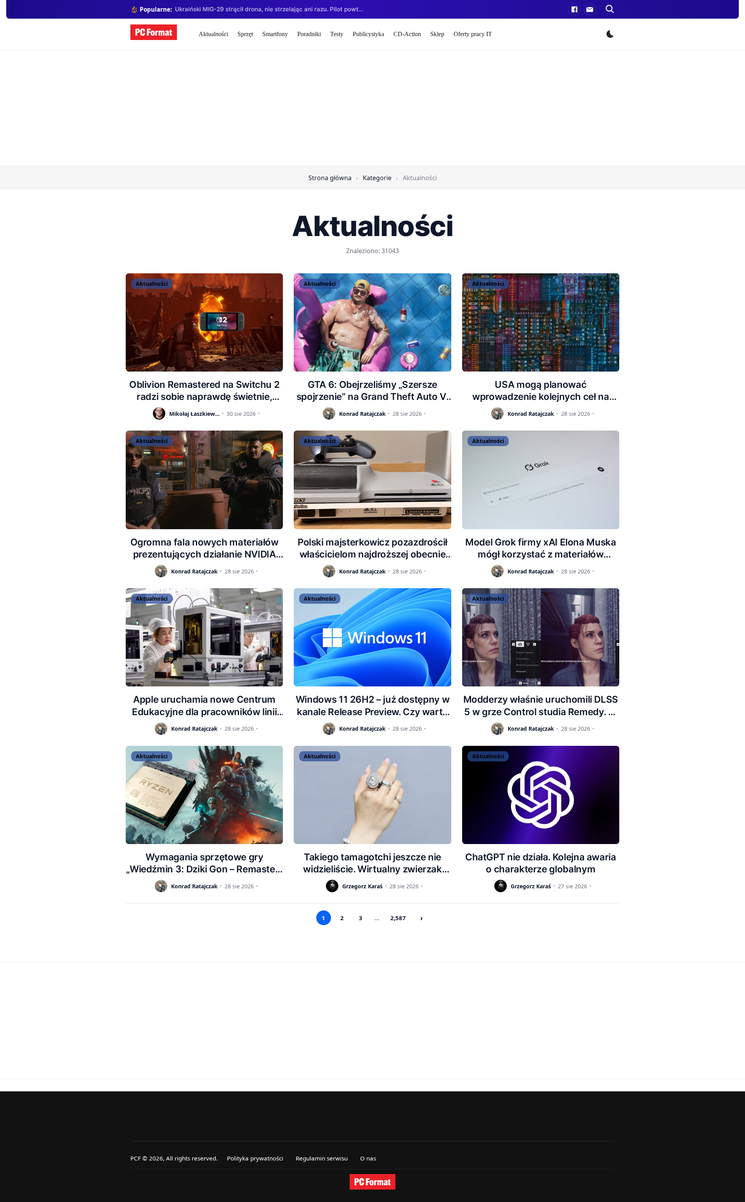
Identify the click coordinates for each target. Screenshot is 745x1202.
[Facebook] (574, 9)
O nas (368, 1158)
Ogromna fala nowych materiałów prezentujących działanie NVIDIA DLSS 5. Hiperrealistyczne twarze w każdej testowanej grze (204, 548)
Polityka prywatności (255, 1158)
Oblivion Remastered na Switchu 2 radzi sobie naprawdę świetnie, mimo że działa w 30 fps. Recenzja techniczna (204, 391)
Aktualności (213, 34)
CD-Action (407, 34)
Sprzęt (245, 34)
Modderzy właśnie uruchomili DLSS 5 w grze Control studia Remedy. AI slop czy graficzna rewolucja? (540, 705)
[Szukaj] (610, 9)
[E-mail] (590, 9)
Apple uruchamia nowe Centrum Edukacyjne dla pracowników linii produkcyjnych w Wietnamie (204, 705)
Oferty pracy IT (473, 34)
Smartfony (275, 34)
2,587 (398, 918)
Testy (336, 34)
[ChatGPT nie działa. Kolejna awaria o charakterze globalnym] (540, 795)
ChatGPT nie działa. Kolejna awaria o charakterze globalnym (540, 863)
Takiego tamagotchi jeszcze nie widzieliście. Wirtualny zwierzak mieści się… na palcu (372, 863)
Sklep (437, 34)
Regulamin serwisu (322, 1158)
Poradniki (309, 34)
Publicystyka (368, 34)
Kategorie (377, 178)
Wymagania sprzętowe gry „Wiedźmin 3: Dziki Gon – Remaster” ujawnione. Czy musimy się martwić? (204, 863)
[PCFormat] (372, 1182)
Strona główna (330, 178)
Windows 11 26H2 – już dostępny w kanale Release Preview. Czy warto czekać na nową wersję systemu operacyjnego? (372, 705)
